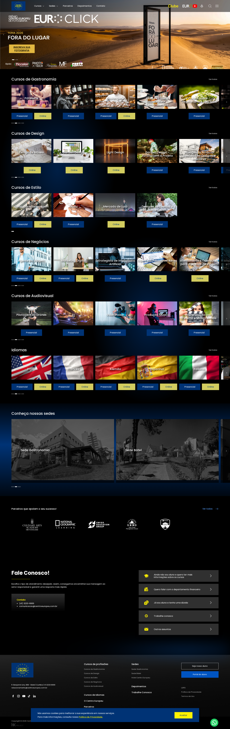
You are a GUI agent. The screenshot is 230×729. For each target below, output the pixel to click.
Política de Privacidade (191, 692)
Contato (100, 5)
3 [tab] (19, 177)
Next (222, 34)
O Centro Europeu (93, 701)
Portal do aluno (200, 674)
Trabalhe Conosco (142, 692)
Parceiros (68, 5)
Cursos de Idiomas (94, 695)
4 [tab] (22, 177)
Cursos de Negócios (93, 682)
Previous (4, 34)
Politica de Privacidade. (91, 716)
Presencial (22, 116)
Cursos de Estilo (91, 677)
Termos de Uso (187, 696)
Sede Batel (136, 673)
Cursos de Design (91, 673)
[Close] (183, 715)
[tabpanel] (115, 34)
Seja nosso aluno (200, 666)
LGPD (183, 687)
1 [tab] (13, 59)
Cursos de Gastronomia (94, 669)
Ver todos (213, 79)
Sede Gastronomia (140, 669)
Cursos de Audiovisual (93, 686)
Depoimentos (84, 5)
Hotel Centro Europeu (141, 677)
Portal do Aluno (201, 6)
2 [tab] (16, 59)
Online (43, 116)
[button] (214, 723)
